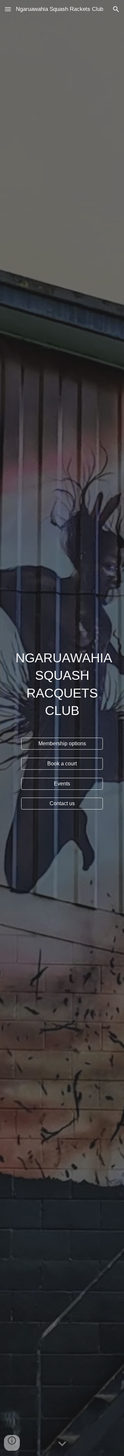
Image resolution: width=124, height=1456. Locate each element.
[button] (8, 9)
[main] (62, 684)
